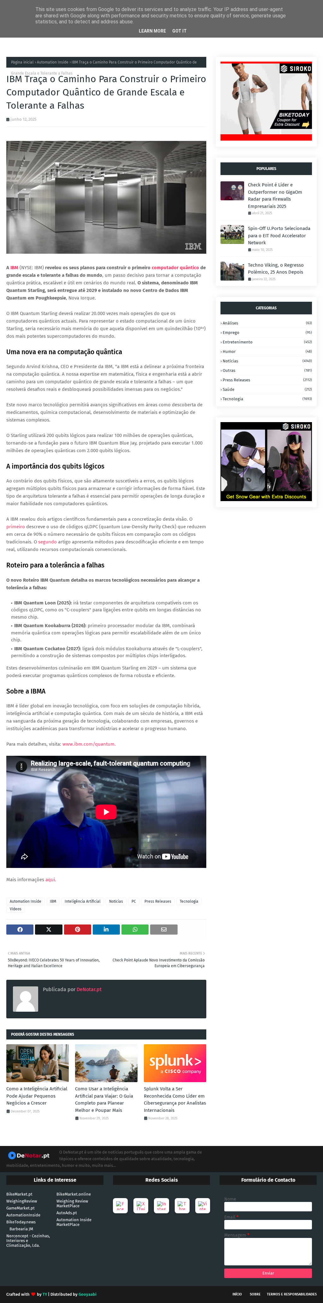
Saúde (267, 389)
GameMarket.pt (20, 1208)
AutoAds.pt (66, 1212)
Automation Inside (52, 62)
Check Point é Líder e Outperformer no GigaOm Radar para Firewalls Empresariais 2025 (275, 195)
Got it (179, 30)
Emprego (267, 332)
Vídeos (15, 909)
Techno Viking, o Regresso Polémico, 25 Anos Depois (276, 268)
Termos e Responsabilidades (292, 1294)
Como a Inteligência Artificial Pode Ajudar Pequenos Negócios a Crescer (36, 1096)
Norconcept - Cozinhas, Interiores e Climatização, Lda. (28, 1240)
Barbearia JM (21, 1229)
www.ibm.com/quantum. (89, 744)
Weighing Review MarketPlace (72, 1203)
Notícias (116, 901)
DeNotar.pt (88, 989)
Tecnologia (189, 901)
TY (45, 1294)
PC (134, 901)
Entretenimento (267, 342)
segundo (47, 542)
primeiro (15, 527)
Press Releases (157, 901)
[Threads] (182, 1205)
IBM (14, 267)
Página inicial (22, 62)
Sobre (255, 1294)
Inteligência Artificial (83, 901)
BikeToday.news (21, 1222)
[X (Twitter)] (140, 1205)
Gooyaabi (88, 1294)
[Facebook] (120, 1205)
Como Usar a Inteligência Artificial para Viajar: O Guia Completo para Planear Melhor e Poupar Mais (104, 1099)
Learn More (152, 30)
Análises (267, 323)
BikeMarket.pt (19, 1194)
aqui (50, 879)
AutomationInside (23, 1215)
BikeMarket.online (73, 1194)
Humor (267, 351)
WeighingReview (21, 1201)
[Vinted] (202, 1205)
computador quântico (175, 267)
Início (237, 1294)
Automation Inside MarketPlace (73, 1222)
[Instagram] (161, 1205)
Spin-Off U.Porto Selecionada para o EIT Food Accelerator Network (279, 235)
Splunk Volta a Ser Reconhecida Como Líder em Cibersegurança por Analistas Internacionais (175, 1099)
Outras (267, 370)
